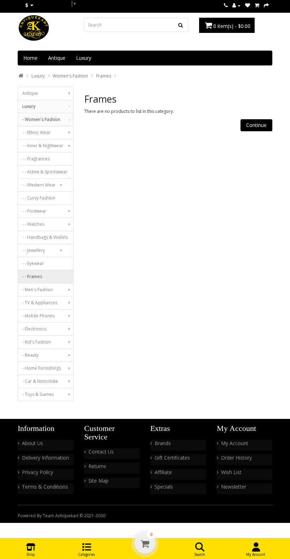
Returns (97, 466)
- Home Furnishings (46, 368)
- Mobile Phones (46, 316)
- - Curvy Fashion (38, 198)
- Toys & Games (46, 394)
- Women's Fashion (46, 119)
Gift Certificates (172, 457)
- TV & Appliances (46, 303)
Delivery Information (45, 457)
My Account (234, 443)
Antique (56, 57)
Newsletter (233, 486)
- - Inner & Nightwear (46, 146)
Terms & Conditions (45, 486)
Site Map (98, 480)
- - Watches (46, 224)
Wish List (231, 472)
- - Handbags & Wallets (46, 239)
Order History (236, 457)
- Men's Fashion (46, 290)
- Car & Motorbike (46, 381)
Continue (256, 125)
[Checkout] (266, 5)
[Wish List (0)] (247, 5)
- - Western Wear (42, 185)
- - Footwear (46, 211)
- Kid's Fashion (46, 342)
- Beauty (46, 355)
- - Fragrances (36, 159)
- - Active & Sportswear (46, 173)
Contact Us (101, 451)
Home (30, 57)
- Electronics (46, 329)
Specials (164, 486)
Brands (163, 443)
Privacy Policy (37, 472)
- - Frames (32, 276)
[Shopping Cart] (257, 5)
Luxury (83, 57)
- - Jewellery (42, 250)
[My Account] (236, 5)
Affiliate (163, 472)
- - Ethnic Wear (46, 132)
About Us (32, 443)
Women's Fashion (70, 76)
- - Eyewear (33, 263)
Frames (103, 76)
